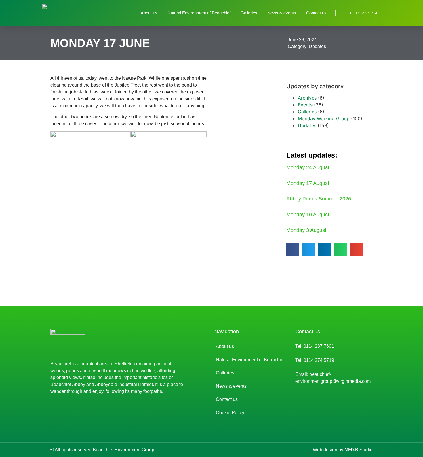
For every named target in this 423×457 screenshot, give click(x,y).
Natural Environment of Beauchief (198, 12)
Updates (317, 46)
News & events (281, 12)
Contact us (316, 12)
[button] (292, 249)
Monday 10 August (307, 214)
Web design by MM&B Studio (343, 449)
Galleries (249, 12)
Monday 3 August (306, 230)
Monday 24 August (307, 167)
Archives (307, 98)
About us (149, 12)
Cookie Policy (230, 412)
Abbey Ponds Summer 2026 (318, 199)
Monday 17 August (307, 183)
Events (305, 105)
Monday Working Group (324, 118)
